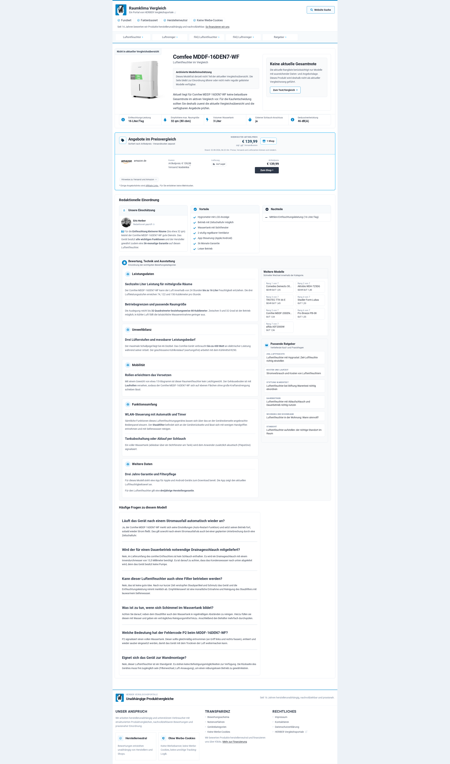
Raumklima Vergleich (147, 8)
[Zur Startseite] (121, 9)
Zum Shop (266, 170)
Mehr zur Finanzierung (235, 741)
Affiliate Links (152, 185)
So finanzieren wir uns (217, 26)
